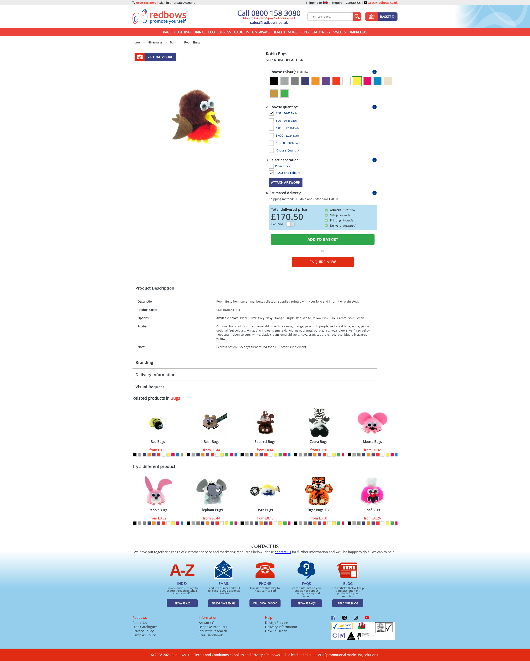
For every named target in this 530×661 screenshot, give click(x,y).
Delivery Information (156, 374)
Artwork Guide (210, 622)
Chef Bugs (372, 510)
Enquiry (337, 3)
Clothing (182, 32)
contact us (283, 552)
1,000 (287, 128)
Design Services (277, 622)
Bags (167, 32)
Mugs (293, 32)
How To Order (276, 631)
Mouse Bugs (372, 442)
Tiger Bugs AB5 (318, 510)
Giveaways (261, 32)
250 (286, 113)
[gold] (182, 455)
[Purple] (326, 81)
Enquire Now (323, 261)
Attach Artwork (285, 182)
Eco (211, 32)
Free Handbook (211, 635)
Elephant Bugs (211, 510)
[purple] (154, 455)
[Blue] (377, 81)
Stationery (321, 32)
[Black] (274, 81)
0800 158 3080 (146, 3)
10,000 (288, 143)
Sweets (339, 32)
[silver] (139, 455)
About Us (139, 622)
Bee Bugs (158, 442)
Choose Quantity (287, 150)
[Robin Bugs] (197, 116)
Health (278, 32)
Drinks (199, 32)
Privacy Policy (143, 631)
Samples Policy (144, 635)
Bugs (175, 398)
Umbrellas (358, 32)
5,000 (287, 135)
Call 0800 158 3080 (269, 13)
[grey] (305, 455)
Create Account (184, 3)
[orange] (149, 455)
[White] (346, 81)
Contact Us (353, 3)
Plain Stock (282, 166)
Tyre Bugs (265, 510)
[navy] (144, 455)
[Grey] (295, 81)
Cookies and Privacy (247, 655)
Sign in (164, 3)
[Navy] (305, 81)
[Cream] (388, 81)
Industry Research (213, 631)
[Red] (336, 81)
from (157, 450)
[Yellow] (357, 81)
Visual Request (150, 386)
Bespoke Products (213, 627)
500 (286, 121)
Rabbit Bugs (158, 510)
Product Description (155, 288)
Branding (144, 362)
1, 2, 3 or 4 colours (287, 173)
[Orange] (315, 81)
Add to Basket (322, 239)
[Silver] (284, 81)
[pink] (173, 455)
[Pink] (367, 81)
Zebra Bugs (319, 442)
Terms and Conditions (211, 655)
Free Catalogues (145, 627)
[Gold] (274, 93)
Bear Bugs (211, 442)
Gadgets (241, 32)
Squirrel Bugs (265, 442)
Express (224, 32)
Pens (304, 32)
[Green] (284, 93)
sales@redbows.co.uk (382, 3)
